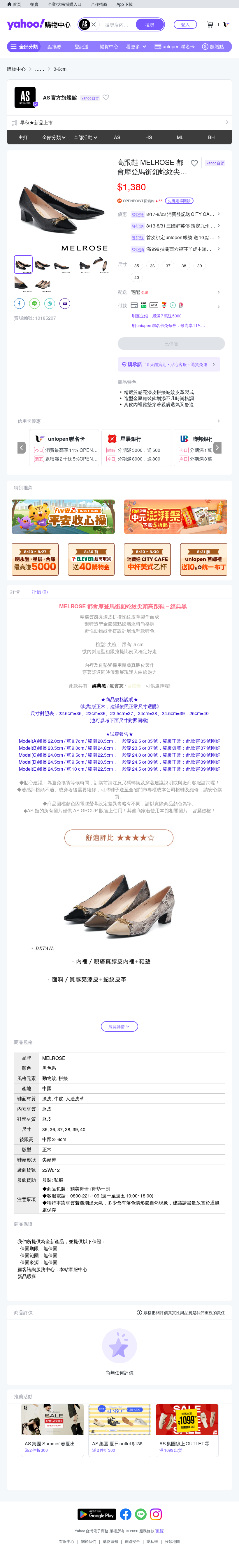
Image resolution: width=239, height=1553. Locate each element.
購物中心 (16, 68)
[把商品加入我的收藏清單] (194, 163)
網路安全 (132, 1541)
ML (180, 137)
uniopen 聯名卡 (179, 46)
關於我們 (88, 1541)
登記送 (82, 46)
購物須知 (110, 1541)
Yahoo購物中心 (39, 24)
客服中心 (66, 1541)
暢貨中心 (109, 46)
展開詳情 (116, 1026)
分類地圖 (172, 1541)
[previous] (21, 448)
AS (117, 137)
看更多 (133, 46)
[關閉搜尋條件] (93, 24)
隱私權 (152, 1541)
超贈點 (217, 46)
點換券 (54, 46)
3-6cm (60, 68)
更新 (159, 1531)
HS (148, 137)
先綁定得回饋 (179, 200)
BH (211, 137)
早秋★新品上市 (36, 122)
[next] (217, 448)
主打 (23, 137)
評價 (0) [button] (40, 591)
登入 (185, 24)
